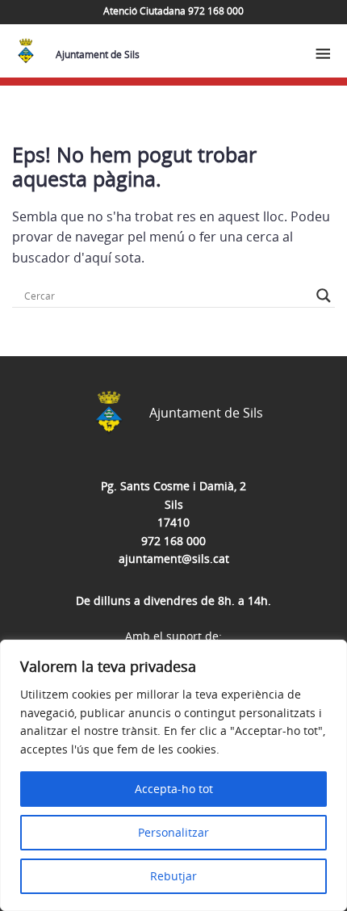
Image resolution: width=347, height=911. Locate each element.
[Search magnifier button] (323, 295)
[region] (173, 775)
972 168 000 (173, 540)
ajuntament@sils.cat (174, 558)
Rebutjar (173, 876)
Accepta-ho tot (174, 788)
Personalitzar (173, 832)
